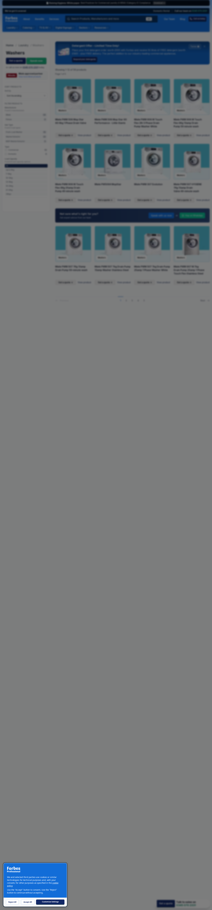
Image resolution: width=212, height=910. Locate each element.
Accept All (28, 902)
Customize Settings (50, 901)
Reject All (12, 902)
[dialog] (35, 885)
